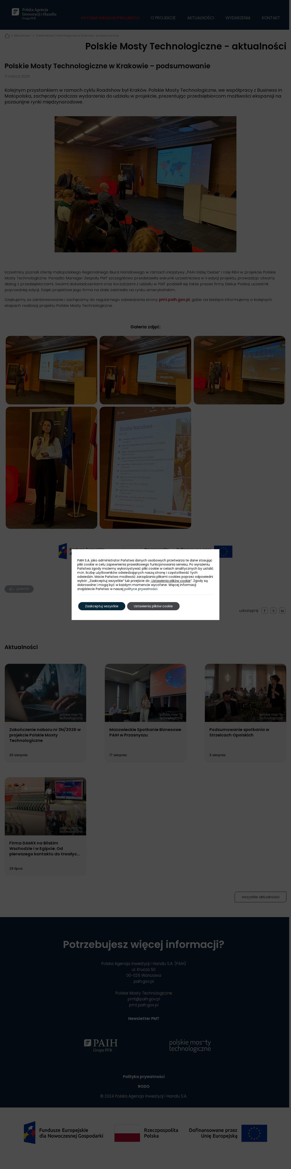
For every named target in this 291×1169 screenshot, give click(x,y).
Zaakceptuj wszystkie (101, 606)
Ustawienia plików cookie (171, 581)
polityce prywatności (140, 589)
